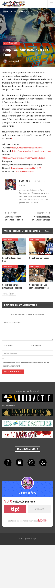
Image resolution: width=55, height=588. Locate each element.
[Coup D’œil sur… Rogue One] (14, 246)
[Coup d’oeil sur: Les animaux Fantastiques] (41, 273)
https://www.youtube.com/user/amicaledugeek (23, 158)
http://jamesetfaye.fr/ (25, 171)
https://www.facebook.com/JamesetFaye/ (31, 151)
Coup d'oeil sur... (11, 43)
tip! (15, 509)
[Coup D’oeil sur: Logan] (41, 246)
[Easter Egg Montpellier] (27, 412)
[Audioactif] (27, 398)
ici (12, 138)
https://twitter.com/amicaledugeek (26, 147)
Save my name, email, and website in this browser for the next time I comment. (26, 364)
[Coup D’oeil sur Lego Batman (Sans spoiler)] (14, 273)
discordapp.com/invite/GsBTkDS (26, 168)
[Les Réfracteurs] (27, 423)
